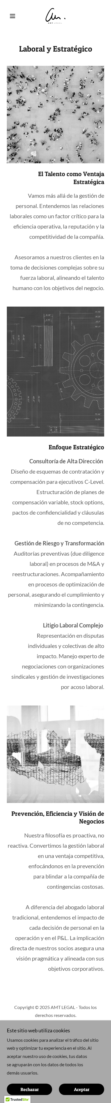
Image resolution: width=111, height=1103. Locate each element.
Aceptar (81, 1089)
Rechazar (29, 1089)
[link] (55, 16)
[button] (14, 16)
